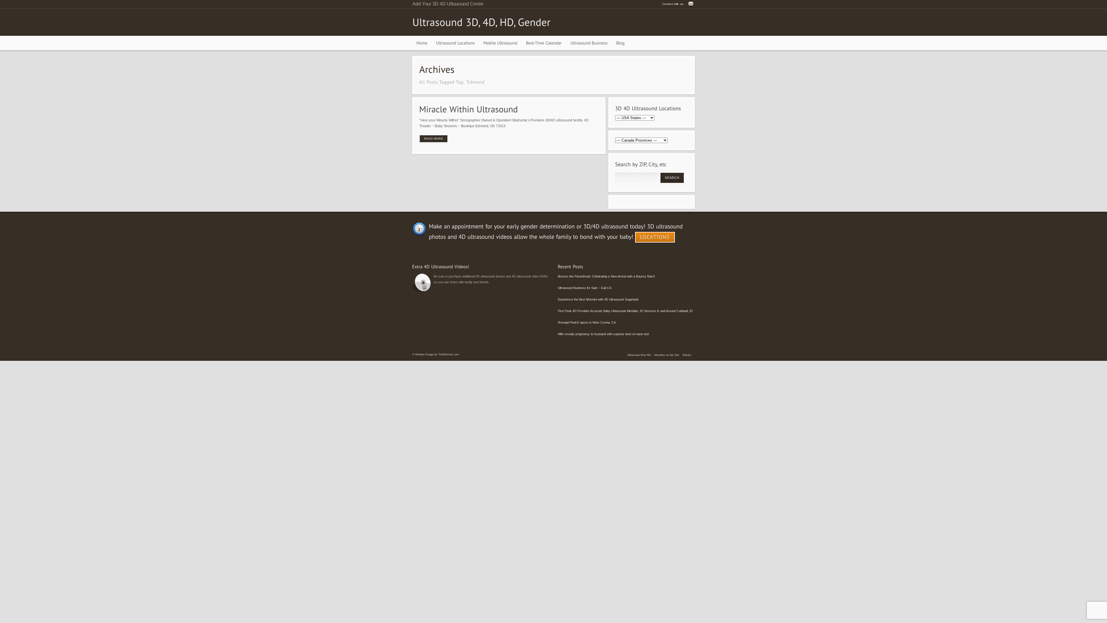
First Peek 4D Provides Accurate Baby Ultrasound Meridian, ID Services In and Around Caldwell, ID (625, 311)
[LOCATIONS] (655, 237)
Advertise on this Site (666, 355)
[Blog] (620, 43)
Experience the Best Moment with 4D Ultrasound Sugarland (598, 299)
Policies (687, 355)
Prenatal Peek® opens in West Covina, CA (587, 322)
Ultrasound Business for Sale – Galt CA (584, 288)
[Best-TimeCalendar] (544, 43)
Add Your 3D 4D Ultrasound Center (448, 3)
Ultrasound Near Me (639, 355)
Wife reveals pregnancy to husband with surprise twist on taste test (603, 334)
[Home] (422, 43)
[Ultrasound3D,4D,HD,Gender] (481, 22)
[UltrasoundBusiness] (589, 43)
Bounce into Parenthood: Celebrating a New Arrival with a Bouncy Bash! (606, 276)
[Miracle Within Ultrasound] (468, 109)
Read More (433, 138)
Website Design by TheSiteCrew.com (437, 354)
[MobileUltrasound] (500, 43)
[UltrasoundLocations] (455, 43)
